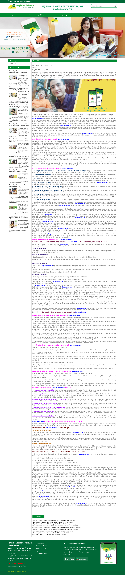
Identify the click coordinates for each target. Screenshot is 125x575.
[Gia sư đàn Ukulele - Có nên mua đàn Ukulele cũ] (13, 211)
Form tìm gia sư (40, 543)
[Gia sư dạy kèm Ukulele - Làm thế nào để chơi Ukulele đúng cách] (13, 81)
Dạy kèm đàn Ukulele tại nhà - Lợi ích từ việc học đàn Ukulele (53, 522)
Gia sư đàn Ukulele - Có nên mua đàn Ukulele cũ (49, 534)
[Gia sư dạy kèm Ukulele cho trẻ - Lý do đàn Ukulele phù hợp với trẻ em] (13, 134)
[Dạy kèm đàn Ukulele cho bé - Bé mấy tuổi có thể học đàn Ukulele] (13, 115)
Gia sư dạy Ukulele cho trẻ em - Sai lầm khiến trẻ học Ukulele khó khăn (55, 529)
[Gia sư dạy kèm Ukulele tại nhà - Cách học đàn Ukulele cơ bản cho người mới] (13, 150)
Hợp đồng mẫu (40, 551)
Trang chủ (13, 15)
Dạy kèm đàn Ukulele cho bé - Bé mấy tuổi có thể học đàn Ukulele (54, 524)
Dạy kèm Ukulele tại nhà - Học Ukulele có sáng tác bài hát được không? (18, 217)
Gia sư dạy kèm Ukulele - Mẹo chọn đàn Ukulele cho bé (51, 533)
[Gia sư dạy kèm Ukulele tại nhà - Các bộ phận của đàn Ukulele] (13, 180)
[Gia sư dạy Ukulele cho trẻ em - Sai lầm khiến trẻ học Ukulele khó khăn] (13, 165)
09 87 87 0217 (28, 1)
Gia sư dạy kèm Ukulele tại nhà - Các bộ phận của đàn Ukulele (53, 531)
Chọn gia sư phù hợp (65, 15)
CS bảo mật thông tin (41, 553)
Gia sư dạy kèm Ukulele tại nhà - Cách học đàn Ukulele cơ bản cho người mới (57, 527)
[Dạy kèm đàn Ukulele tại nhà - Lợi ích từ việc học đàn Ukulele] (13, 99)
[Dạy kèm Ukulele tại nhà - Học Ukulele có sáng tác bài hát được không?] (13, 228)
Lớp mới (53, 15)
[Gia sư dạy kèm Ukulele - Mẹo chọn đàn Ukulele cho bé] (13, 195)
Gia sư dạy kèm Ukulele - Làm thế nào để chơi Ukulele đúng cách (54, 520)
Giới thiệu (22, 15)
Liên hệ (30, 15)
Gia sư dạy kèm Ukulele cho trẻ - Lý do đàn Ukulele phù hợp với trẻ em (55, 525)
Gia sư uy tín (13, 63)
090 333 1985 (18, 1)
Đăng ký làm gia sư (41, 15)
